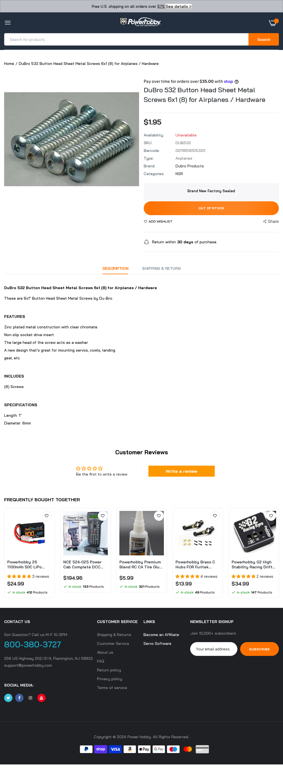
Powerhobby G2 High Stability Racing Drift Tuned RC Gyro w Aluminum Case (252, 564)
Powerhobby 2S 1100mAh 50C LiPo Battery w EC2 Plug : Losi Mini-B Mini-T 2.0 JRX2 (27, 564)
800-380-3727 (32, 644)
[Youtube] (41, 698)
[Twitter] (8, 698)
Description (115, 268)
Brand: (149, 165)
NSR (179, 173)
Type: (149, 158)
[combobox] (127, 39)
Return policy (109, 669)
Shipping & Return (161, 268)
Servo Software (157, 643)
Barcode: (152, 150)
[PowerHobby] (140, 22)
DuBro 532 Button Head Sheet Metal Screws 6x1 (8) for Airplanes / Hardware (204, 95)
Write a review (181, 471)
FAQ (100, 661)
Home (9, 63)
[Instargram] (30, 698)
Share (273, 221)
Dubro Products (189, 165)
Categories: (154, 173)
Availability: (154, 135)
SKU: (148, 142)
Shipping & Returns (114, 634)
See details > (179, 6)
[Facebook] (19, 698)
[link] (47, 516)
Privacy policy (109, 678)
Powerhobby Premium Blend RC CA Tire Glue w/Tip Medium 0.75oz (140, 564)
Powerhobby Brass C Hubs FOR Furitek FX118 (195, 564)
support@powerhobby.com (28, 665)
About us (105, 652)
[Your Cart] (274, 23)
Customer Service (113, 643)
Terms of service (112, 687)
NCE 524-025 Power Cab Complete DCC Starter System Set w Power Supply (84, 564)
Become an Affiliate (161, 634)
